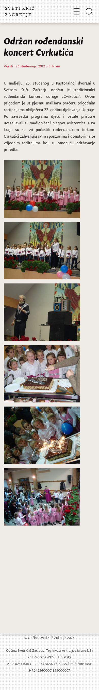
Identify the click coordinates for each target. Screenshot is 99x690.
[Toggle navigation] (76, 11)
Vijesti (8, 66)
